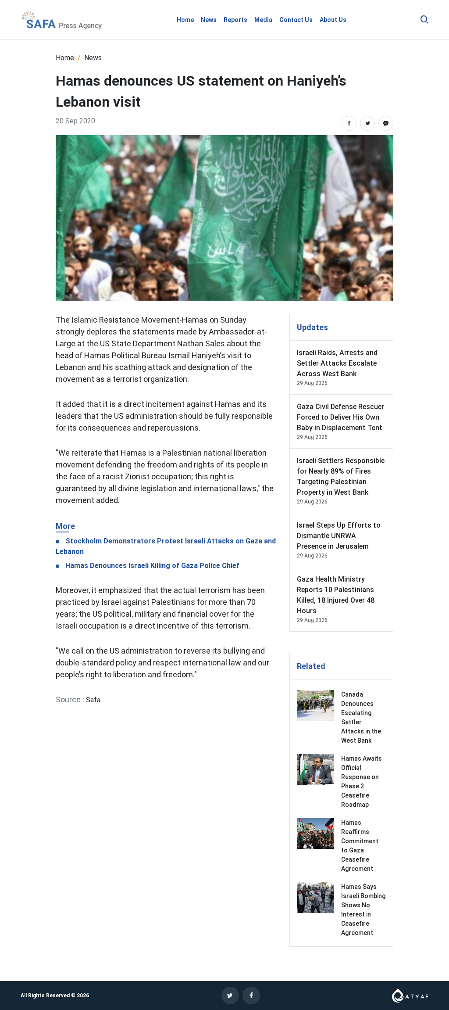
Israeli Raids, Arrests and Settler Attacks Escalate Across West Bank (337, 363)
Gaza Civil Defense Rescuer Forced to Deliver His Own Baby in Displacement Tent (340, 417)
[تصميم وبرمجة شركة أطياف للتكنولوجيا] (410, 995)
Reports (235, 19)
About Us (333, 19)
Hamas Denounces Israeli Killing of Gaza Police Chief (151, 565)
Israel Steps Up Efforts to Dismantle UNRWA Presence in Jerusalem (339, 535)
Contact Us (296, 19)
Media (263, 19)
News (209, 19)
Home (185, 19)
